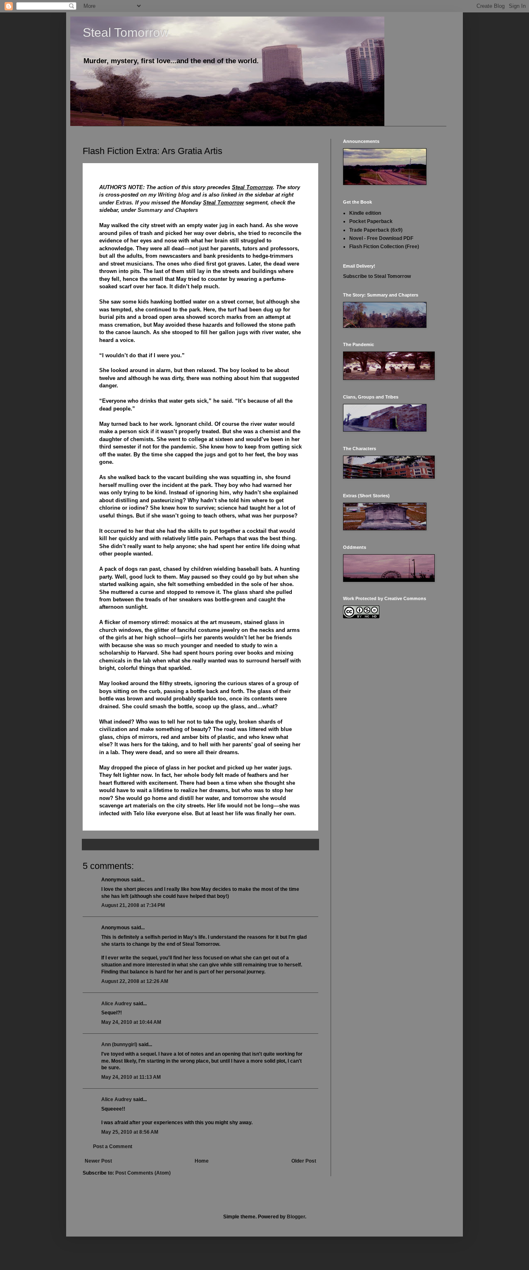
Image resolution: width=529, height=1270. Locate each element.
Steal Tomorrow (126, 32)
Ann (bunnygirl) (119, 1044)
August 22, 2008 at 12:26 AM (134, 981)
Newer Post (98, 1161)
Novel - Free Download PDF (381, 238)
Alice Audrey (116, 1004)
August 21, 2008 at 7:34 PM (133, 905)
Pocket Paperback (371, 221)
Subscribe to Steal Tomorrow (377, 276)
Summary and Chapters (168, 210)
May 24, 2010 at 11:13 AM (131, 1077)
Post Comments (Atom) (143, 1173)
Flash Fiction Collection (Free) (384, 246)
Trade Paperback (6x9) (376, 230)
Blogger (296, 1217)
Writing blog (174, 195)
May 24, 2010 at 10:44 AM (131, 1022)
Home (202, 1161)
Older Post (303, 1161)
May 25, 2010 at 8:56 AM (129, 1132)
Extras (124, 202)
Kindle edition (365, 213)
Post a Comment (112, 1146)
